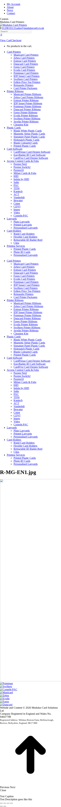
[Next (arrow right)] (4, 806)
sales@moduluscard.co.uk (30, 28)
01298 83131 (9, 28)
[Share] (4, 803)
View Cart (5, 40)
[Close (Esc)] (1, 803)
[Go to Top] (30, 784)
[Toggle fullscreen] (8, 803)
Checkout (16, 40)
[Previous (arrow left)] (1, 806)
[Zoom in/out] (11, 803)
